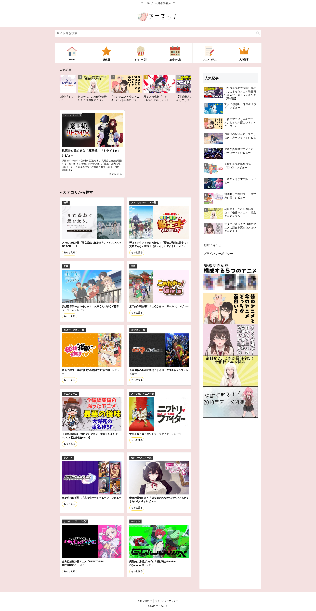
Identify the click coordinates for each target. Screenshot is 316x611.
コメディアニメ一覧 (74, 330)
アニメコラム (70, 394)
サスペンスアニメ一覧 (75, 521)
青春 (66, 266)
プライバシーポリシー (218, 253)
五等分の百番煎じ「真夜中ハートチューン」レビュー (91, 497)
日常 (133, 266)
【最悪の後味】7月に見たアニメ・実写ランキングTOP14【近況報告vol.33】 (90, 435)
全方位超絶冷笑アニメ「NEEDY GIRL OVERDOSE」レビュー (83, 563)
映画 (66, 202)
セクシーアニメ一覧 (141, 457)
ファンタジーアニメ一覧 (143, 202)
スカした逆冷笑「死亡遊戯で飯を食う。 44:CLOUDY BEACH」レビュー (91, 244)
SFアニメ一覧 (138, 330)
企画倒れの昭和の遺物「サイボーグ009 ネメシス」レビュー (158, 372)
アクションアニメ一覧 (142, 394)
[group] (61, 89)
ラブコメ (68, 457)
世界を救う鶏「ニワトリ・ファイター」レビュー (156, 433)
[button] (258, 33)
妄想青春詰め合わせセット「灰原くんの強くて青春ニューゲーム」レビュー (91, 308)
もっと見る (69, 252)
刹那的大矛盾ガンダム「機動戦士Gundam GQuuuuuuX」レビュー (152, 563)
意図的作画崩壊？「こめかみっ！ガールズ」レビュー (159, 306)
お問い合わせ (212, 245)
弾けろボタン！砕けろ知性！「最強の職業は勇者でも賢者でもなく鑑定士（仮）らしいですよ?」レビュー (159, 244)
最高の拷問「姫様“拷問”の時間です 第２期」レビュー (91, 372)
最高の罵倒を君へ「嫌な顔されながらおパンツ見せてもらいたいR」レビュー (159, 499)
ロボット (135, 521)
